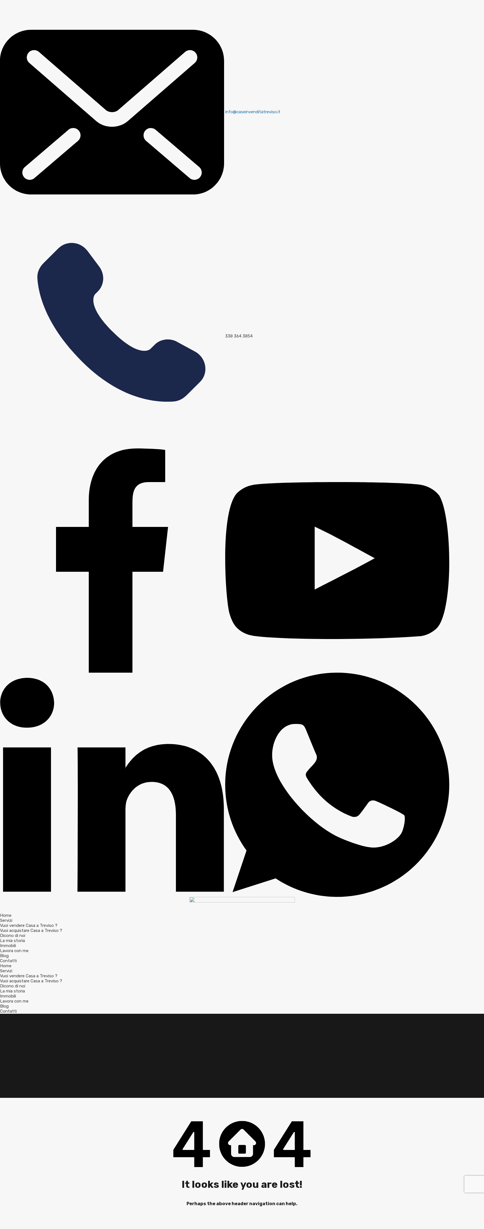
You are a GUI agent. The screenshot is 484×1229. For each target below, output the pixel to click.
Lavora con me (14, 950)
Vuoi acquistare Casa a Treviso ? (31, 930)
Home (5, 915)
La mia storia (12, 940)
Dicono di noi (12, 935)
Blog (4, 955)
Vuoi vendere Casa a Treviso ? (28, 925)
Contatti (8, 960)
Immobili (8, 945)
